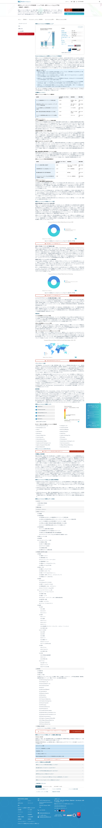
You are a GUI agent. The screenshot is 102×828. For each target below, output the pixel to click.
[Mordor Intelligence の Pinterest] (62, 811)
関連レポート (38, 786)
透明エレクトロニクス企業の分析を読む (43, 448)
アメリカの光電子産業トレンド (42, 789)
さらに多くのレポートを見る (47, 786)
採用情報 (19, 819)
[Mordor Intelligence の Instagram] (64, 811)
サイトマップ (30, 803)
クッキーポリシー (31, 821)
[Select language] (74, 1)
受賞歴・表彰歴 (21, 816)
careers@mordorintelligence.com (60, 805)
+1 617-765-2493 (80, 1)
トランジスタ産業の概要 (73, 789)
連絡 (71, 1)
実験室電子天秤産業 (56, 791)
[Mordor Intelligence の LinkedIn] (55, 811)
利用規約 (29, 819)
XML (18, 805)
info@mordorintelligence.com (44, 812)
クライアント (20, 812)
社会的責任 (30, 814)
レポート (67, 1)
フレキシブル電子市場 (56, 789)
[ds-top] (74, 14)
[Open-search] (99, 1)
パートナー (30, 812)
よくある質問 (30, 816)
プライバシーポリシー (22, 821)
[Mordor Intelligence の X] (60, 811)
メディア (19, 814)
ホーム (19, 800)
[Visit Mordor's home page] (24, 1)
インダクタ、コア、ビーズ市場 (42, 791)
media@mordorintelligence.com (45, 816)
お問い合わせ (20, 803)
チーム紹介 (30, 809)
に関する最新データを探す (58, 786)
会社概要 (19, 809)
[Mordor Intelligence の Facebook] (57, 811)
